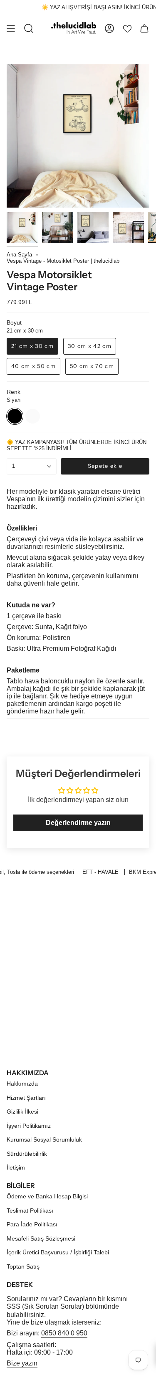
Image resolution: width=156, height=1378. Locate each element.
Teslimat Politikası (30, 1210)
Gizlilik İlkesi (22, 1111)
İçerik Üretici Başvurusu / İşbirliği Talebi (58, 1252)
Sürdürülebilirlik (27, 1153)
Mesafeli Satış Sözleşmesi (41, 1238)
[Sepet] (144, 28)
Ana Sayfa (19, 254)
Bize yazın (22, 1363)
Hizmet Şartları (26, 1097)
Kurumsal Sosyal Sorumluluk (44, 1139)
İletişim (16, 1167)
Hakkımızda (22, 1083)
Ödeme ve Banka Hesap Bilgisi (47, 1196)
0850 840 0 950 (64, 1333)
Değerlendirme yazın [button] (78, 822)
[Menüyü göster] (10, 28)
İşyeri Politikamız (29, 1125)
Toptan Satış (23, 1266)
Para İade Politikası (32, 1224)
